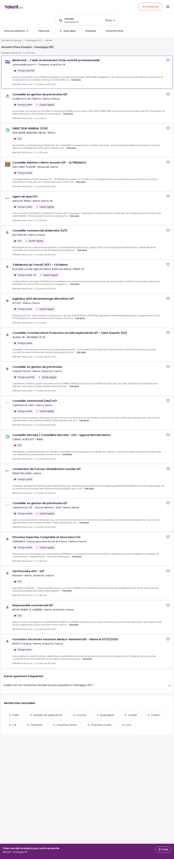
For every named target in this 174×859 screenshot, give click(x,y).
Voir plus (76, 79)
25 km (108, 20)
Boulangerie (107, 715)
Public (15, 715)
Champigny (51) (33, 40)
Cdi (14, 725)
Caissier (132, 715)
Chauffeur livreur (67, 725)
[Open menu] (168, 7)
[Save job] (168, 60)
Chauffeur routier (101, 725)
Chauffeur (36, 725)
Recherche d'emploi (11, 40)
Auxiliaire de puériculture (47, 715)
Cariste (155, 715)
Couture (81, 715)
